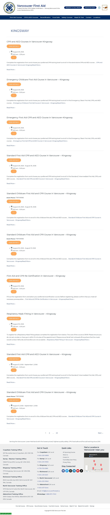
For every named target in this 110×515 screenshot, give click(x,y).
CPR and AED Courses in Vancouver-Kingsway (29, 41)
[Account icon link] (99, 7)
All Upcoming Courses (69, 452)
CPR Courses (29, 506)
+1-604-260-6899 (43, 455)
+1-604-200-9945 (43, 481)
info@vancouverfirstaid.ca (51, 491)
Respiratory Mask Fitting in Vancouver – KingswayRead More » (68, 340)
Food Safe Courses (54, 506)
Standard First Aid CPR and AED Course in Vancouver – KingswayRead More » (43, 179)
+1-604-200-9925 (42, 462)
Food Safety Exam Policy (69, 460)
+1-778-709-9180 (42, 468)
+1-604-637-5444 (42, 487)
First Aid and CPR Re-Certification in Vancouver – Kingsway (36, 276)
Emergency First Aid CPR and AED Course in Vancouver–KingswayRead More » (40, 141)
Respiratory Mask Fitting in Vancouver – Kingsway (31, 314)
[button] (73, 7)
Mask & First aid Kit (83, 506)
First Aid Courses (20, 506)
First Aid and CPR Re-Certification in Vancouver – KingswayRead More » (49, 299)
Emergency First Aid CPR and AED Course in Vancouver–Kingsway (40, 117)
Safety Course (64, 506)
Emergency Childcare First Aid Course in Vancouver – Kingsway (38, 79)
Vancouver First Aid (31, 5)
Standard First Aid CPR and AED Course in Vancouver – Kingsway (39, 155)
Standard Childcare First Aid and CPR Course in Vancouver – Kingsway (41, 193)
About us (65, 455)
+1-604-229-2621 (42, 475)
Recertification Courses (41, 506)
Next (100, 433)
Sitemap (92, 506)
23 (57, 433)
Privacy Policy (67, 462)
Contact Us (66, 457)
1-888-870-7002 (51, 494)
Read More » (11, 69)
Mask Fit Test (73, 506)
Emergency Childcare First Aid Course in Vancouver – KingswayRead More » (39, 103)
